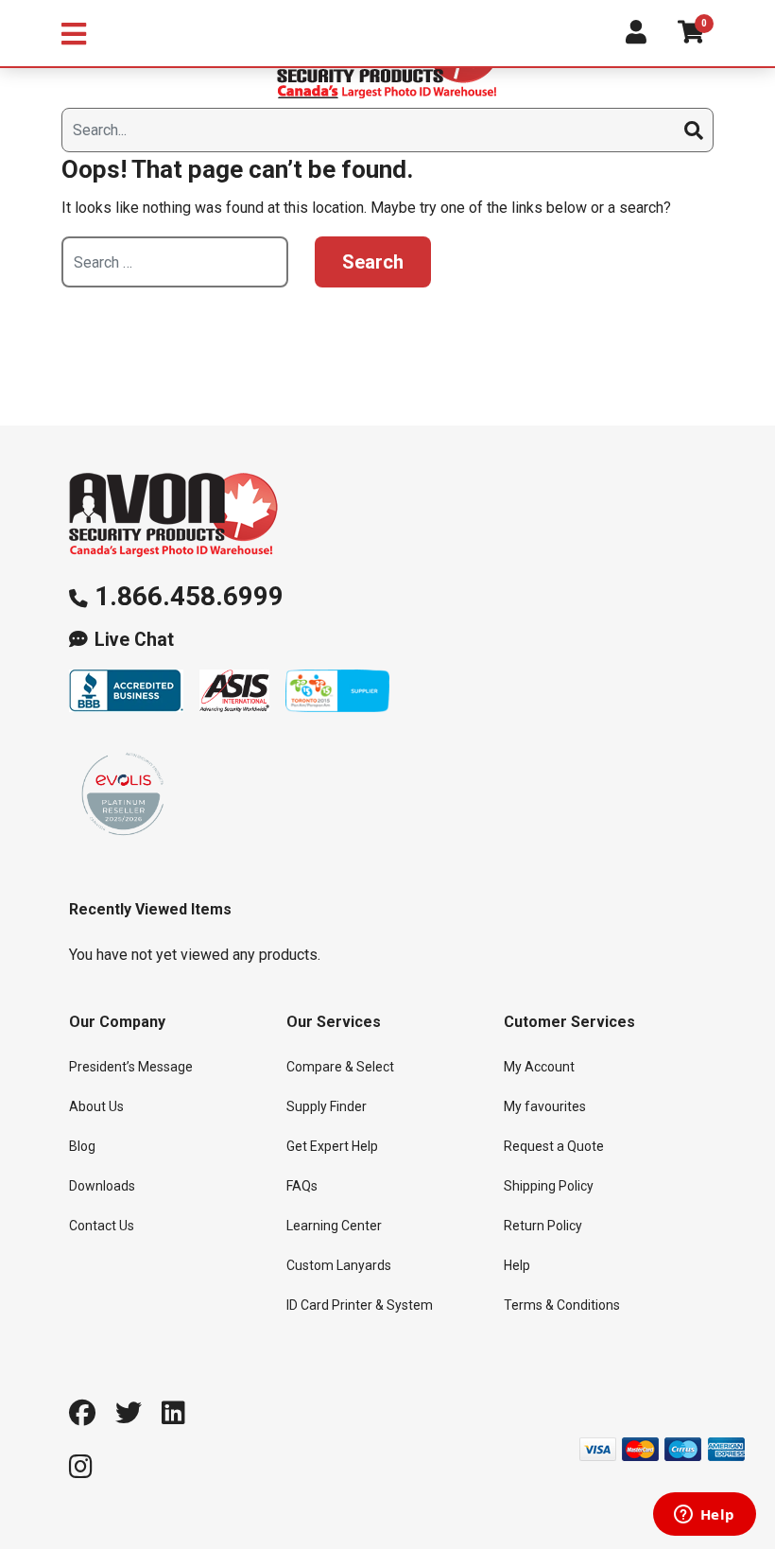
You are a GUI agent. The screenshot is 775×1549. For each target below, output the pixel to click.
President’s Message (131, 1066)
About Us (96, 1106)
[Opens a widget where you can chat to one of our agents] (704, 1516)
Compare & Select (340, 1066)
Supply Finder (326, 1106)
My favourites (545, 1106)
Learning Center (334, 1225)
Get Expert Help (332, 1146)
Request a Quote (554, 1146)
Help (517, 1265)
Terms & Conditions (562, 1305)
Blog (82, 1146)
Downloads (102, 1185)
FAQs (302, 1185)
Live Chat (134, 640)
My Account (539, 1066)
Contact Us (101, 1225)
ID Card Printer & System (359, 1305)
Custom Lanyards (338, 1265)
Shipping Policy (549, 1185)
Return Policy (543, 1225)
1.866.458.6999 (189, 596)
